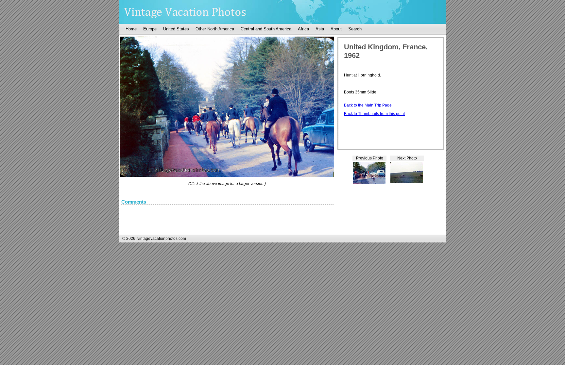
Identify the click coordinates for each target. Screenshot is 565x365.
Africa (303, 28)
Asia (320, 28)
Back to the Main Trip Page (368, 105)
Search (355, 28)
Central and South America (266, 28)
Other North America (215, 28)
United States (176, 28)
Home (131, 28)
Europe (150, 28)
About (336, 28)
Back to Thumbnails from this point (374, 113)
